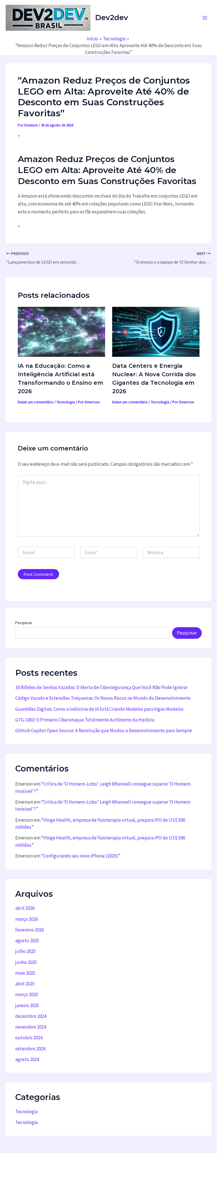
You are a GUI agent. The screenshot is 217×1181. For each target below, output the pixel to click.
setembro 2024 (30, 1049)
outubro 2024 (28, 1038)
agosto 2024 (27, 1059)
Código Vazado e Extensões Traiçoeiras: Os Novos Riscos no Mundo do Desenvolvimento (103, 698)
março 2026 (26, 919)
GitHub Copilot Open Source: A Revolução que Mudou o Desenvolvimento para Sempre (103, 730)
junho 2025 (26, 962)
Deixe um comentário (35, 401)
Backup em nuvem (51, 1165)
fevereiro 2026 (29, 930)
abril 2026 (24, 908)
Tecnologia (66, 401)
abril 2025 (24, 984)
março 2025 (26, 994)
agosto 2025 (27, 940)
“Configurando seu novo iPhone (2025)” (80, 856)
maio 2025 (25, 973)
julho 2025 (25, 951)
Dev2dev (111, 17)
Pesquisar (23, 622)
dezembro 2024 (30, 1016)
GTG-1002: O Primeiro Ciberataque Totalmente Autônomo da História (84, 720)
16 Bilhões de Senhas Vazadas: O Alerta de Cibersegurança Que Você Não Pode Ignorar (101, 687)
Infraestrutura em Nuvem (158, 1165)
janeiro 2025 (27, 1005)
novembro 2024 (30, 1027)
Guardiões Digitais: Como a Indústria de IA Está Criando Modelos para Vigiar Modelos (99, 709)
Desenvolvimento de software (101, 1165)
